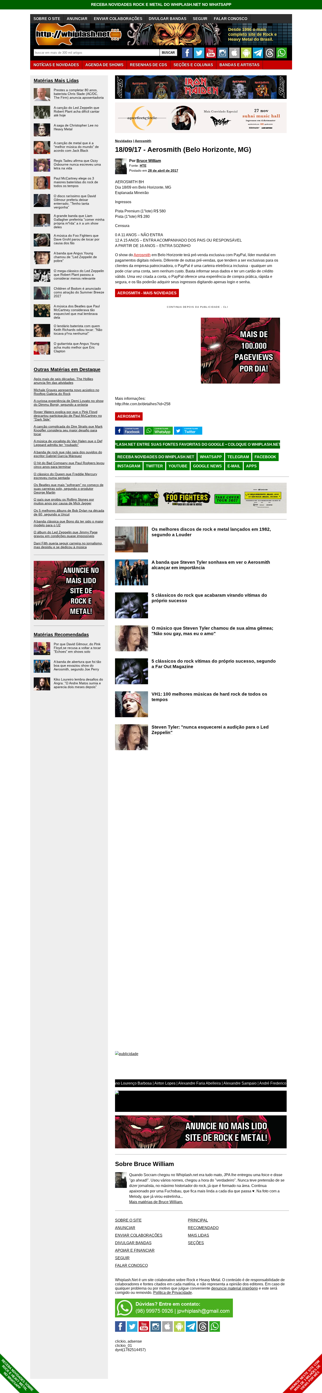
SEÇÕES (193, 65)
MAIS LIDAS (198, 1235)
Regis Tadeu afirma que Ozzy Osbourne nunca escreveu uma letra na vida (77, 164)
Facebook (265, 457)
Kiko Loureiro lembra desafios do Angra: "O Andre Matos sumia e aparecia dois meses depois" (78, 683)
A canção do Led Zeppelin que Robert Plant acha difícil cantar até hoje (76, 111)
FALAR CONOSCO (230, 19)
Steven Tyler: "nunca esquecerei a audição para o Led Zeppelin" (210, 730)
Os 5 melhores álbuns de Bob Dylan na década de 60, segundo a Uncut (69, 512)
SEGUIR (200, 19)
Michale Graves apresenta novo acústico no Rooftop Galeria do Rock (66, 392)
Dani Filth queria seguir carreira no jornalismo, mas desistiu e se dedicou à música (68, 545)
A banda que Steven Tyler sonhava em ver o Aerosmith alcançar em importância (211, 565)
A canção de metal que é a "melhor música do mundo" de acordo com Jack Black (76, 146)
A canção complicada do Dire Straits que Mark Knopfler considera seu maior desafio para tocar (68, 430)
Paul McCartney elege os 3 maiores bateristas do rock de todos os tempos (76, 182)
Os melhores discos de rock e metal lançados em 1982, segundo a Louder (211, 532)
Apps (251, 466)
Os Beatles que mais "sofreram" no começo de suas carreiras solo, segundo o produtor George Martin (68, 488)
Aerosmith (143, 141)
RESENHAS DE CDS (148, 65)
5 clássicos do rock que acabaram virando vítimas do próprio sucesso (209, 598)
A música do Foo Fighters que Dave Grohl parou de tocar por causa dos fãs (76, 239)
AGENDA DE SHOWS (104, 65)
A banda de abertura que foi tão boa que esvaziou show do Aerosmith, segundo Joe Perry (77, 665)
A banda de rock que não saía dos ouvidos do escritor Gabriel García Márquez (68, 454)
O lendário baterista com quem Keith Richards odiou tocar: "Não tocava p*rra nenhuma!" (78, 329)
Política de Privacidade (172, 1293)
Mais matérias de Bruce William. (156, 1202)
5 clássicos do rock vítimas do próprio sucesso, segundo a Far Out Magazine (214, 664)
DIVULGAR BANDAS (167, 19)
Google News (207, 466)
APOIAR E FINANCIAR (135, 1250)
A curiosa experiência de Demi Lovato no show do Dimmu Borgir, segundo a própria (68, 402)
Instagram (128, 466)
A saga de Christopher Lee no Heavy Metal (76, 127)
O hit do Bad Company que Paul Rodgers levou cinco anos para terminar (69, 465)
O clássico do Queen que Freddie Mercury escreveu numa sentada (65, 476)
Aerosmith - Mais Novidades (147, 293)
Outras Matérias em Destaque (67, 369)
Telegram (238, 457)
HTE (143, 165)
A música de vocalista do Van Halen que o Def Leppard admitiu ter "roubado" (68, 443)
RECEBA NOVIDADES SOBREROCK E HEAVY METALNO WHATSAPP (17, 1375)
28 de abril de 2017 (163, 170)
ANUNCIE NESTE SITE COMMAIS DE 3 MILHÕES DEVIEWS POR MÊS (305, 1376)
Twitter (154, 466)
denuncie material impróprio (234, 1288)
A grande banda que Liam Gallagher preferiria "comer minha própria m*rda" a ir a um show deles (79, 221)
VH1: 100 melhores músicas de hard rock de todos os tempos (209, 697)
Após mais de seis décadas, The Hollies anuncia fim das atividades (63, 381)
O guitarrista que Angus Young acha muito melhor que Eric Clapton (76, 347)
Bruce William (148, 161)
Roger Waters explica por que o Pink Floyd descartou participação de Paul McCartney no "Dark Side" (68, 415)
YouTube (178, 466)
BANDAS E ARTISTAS (239, 65)
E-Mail (233, 466)
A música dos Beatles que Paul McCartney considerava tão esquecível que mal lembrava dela (77, 311)
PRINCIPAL (198, 1220)
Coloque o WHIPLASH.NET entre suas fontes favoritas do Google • (242, 444)
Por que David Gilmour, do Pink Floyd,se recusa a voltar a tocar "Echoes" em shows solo (77, 647)
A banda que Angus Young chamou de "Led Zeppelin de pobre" (75, 257)
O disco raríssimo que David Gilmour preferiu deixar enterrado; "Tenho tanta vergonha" (75, 201)
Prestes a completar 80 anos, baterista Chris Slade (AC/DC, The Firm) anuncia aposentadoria (79, 93)
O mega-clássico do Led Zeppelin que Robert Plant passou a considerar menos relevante (79, 274)
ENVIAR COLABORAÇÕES (118, 19)
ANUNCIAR (77, 19)
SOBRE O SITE (46, 19)
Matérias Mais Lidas (56, 80)
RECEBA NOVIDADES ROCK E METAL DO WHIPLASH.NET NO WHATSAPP (161, 4)
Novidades (123, 141)
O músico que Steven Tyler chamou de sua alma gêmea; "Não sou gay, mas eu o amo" (212, 631)
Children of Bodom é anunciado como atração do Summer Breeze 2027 (79, 292)
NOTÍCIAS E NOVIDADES (56, 65)
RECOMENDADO (203, 1228)
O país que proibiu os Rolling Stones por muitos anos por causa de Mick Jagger (64, 501)
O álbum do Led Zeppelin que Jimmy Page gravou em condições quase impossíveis (66, 534)
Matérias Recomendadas (61, 634)
